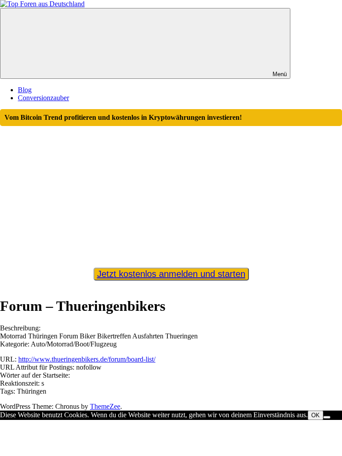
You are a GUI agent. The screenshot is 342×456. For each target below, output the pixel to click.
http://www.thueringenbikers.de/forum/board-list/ (86, 359)
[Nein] (326, 417)
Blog (25, 90)
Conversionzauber (43, 98)
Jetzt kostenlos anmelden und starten (171, 274)
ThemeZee (105, 406)
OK (315, 415)
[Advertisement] (171, 192)
